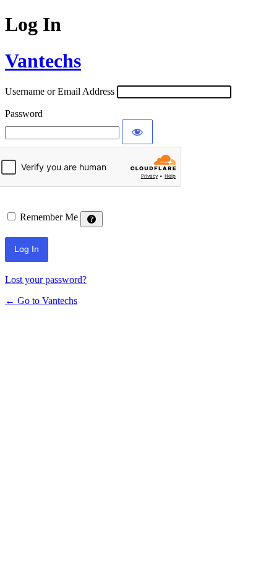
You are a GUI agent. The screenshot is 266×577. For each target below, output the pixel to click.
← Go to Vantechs (41, 300)
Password (24, 113)
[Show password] (137, 131)
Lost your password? (46, 279)
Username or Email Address (59, 91)
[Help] (91, 219)
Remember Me (49, 217)
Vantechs (43, 61)
